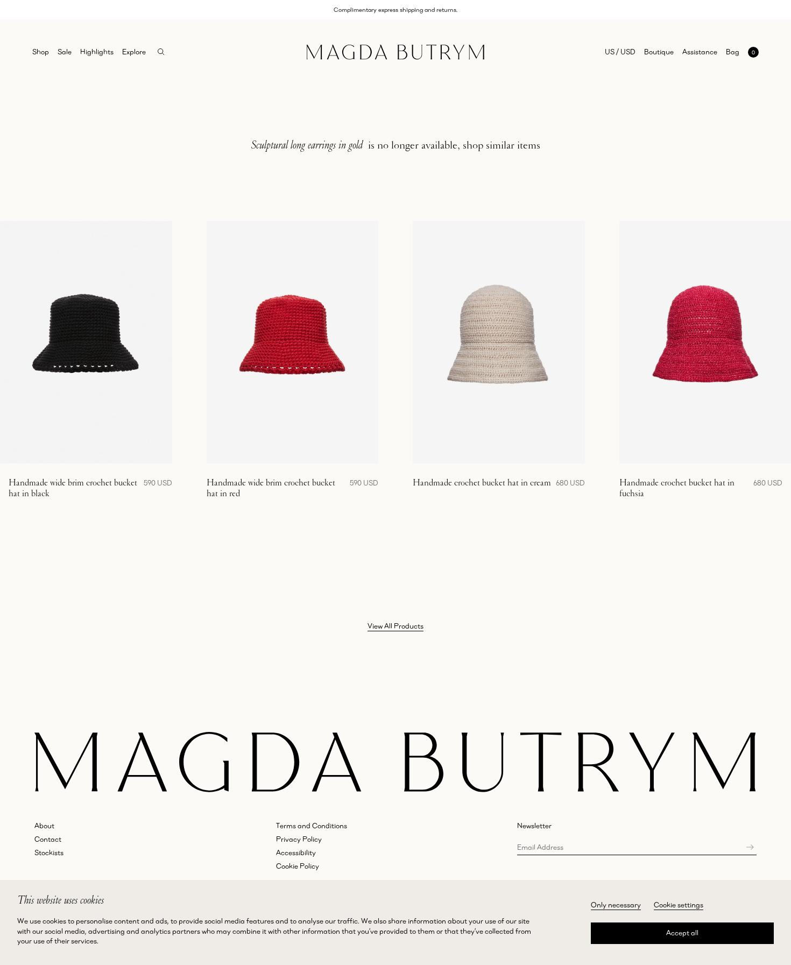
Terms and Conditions (311, 825)
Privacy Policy (299, 839)
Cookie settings (678, 904)
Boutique (659, 51)
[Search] (161, 51)
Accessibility (296, 852)
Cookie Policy (297, 866)
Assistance (699, 51)
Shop (40, 51)
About (44, 825)
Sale (65, 51)
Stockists (48, 852)
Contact (47, 839)
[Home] (395, 52)
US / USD (620, 51)
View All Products (395, 626)
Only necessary (616, 904)
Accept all (682, 932)
